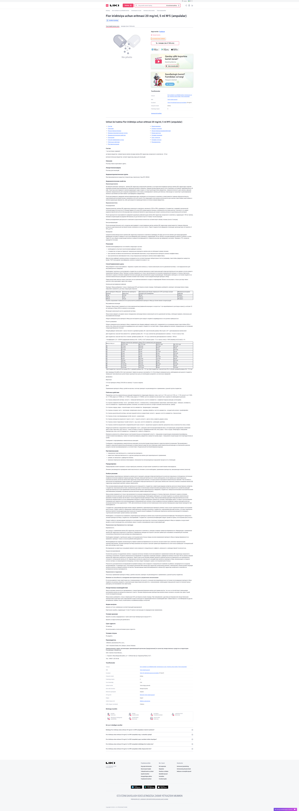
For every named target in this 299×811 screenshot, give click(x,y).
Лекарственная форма (114, 131)
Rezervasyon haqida (146, 769)
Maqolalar (161, 769)
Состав (110, 126)
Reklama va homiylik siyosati (184, 771)
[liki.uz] (114, 5)
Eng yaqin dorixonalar (146, 766)
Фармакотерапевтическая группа (118, 133)
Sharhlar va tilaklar (163, 771)
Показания (111, 137)
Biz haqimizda (162, 766)
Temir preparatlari (185, 96)
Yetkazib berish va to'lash (147, 771)
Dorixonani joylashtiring (183, 766)
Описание (111, 128)
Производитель (156, 142)
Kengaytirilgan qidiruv (146, 776)
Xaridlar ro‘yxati (189, 5)
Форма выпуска (156, 133)
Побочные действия (114, 142)
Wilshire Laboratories (145, 701)
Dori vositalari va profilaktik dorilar (175, 95)
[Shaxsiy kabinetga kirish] (186, 5)
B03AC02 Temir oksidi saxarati (147, 694)
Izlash (136, 5)
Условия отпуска (156, 140)
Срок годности (156, 137)
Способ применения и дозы (116, 140)
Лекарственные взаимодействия (161, 131)
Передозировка (156, 126)
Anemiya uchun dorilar (175, 96)
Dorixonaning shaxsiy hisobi (184, 769)
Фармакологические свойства (117, 135)
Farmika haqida (163, 778)
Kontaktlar (161, 776)
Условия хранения (157, 135)
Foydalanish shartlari (146, 778)
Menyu (107, 5)
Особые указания (157, 128)
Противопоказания (113, 144)
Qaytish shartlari (145, 774)
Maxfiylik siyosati (163, 774)
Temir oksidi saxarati (172, 99)
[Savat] (192, 5)
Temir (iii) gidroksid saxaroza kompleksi (176, 102)
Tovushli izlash (178, 5)
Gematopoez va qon (161, 666)
